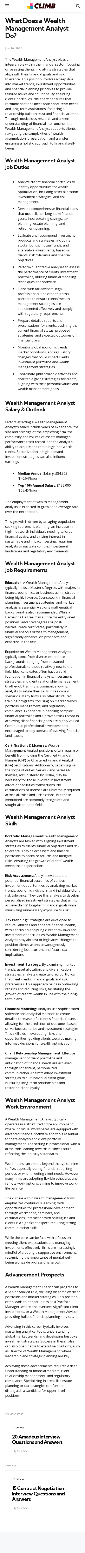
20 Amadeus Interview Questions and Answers (37, 1439)
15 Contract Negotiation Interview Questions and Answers (38, 1493)
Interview (18, 1427)
